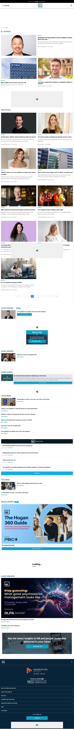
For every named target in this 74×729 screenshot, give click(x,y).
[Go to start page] (17, 296)
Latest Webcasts (8, 576)
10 (49, 296)
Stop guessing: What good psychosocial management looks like (17, 620)
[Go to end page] (57, 296)
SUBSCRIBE (37, 718)
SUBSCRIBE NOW (36, 341)
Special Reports (9, 502)
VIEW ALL (37, 473)
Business (6, 27)
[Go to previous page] (21, 296)
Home (2, 27)
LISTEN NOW (25, 314)
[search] (72, 662)
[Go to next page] (53, 296)
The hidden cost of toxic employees (10, 626)
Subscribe (36, 1)
